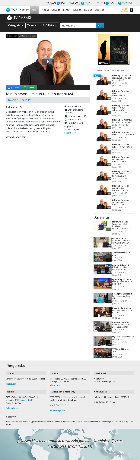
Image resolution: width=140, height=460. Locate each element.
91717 (63, 405)
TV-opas (44, 9)
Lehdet (66, 9)
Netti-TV (24, 9)
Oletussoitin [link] (12, 36)
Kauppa (77, 9)
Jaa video (15, 87)
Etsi (100, 25)
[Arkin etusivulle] (19, 17)
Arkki (34, 9)
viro (74, 132)
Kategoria (14, 25)
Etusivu (12, 10)
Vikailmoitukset (56, 385)
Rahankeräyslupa (57, 410)
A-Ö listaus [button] (50, 25)
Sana (131, 10)
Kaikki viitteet (26, 400)
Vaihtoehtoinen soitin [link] (27, 36)
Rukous (88, 9)
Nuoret (12, 99)
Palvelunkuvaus (13, 408)
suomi (67, 132)
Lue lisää (99, 9)
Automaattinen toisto (111, 70)
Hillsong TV (25, 99)
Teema (32, 25)
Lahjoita (56, 9)
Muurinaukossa (124, 10)
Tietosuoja (11, 384)
